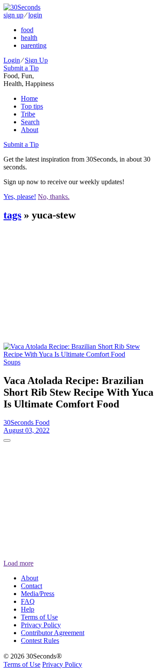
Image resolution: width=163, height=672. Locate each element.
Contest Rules (40, 640)
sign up (13, 15)
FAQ (28, 601)
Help (27, 609)
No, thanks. (54, 196)
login (35, 15)
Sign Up (36, 60)
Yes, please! (19, 196)
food (27, 29)
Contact (31, 585)
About (29, 129)
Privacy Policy (41, 625)
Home (29, 98)
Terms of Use (39, 617)
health (29, 37)
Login (11, 60)
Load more (18, 563)
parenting (34, 45)
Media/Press (37, 593)
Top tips (32, 106)
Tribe (28, 114)
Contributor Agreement (52, 632)
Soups (11, 362)
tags (12, 215)
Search (30, 122)
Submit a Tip (21, 68)
